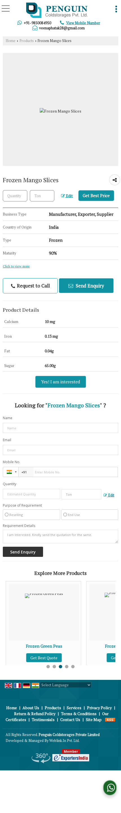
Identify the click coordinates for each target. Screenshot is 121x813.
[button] (83, 22)
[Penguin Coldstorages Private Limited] (57, 11)
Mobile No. (11, 462)
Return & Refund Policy (34, 713)
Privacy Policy (99, 707)
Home (10, 40)
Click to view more (16, 266)
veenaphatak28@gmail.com (62, 27)
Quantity (9, 484)
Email (7, 440)
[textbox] (42, 195)
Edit (69, 195)
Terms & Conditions (79, 713)
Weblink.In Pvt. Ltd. (64, 740)
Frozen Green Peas (38, 646)
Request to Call (33, 285)
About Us (31, 707)
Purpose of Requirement (22, 505)
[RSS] (110, 719)
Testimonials (43, 719)
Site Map (94, 719)
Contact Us (70, 719)
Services (74, 707)
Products (26, 40)
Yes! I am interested (60, 381)
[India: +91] (11, 472)
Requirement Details (19, 526)
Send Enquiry (89, 285)
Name (7, 418)
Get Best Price (96, 195)
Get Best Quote (38, 657)
